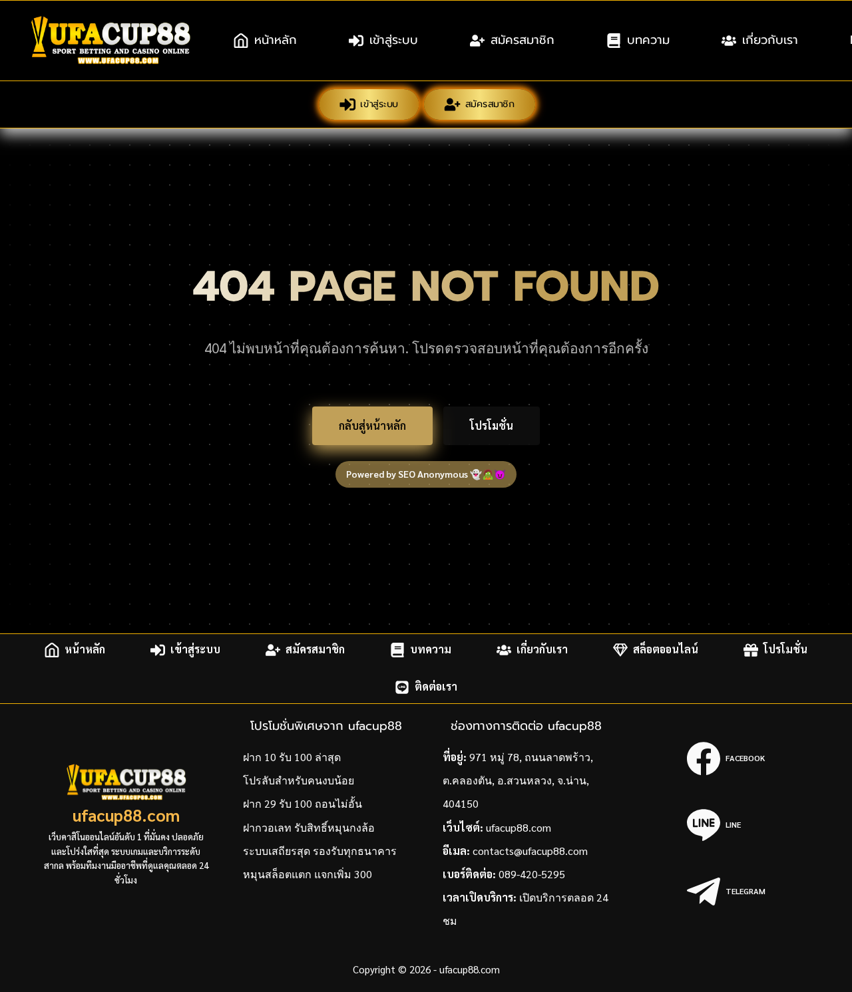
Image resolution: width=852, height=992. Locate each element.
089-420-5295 (532, 874)
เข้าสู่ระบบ (393, 40)
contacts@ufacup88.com (530, 851)
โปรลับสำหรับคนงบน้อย (298, 780)
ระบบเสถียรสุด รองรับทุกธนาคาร (320, 851)
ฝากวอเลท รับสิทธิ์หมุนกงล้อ (309, 827)
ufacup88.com (126, 815)
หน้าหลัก (275, 40)
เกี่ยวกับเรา (770, 40)
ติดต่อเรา (436, 687)
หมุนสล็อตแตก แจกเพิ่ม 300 (307, 874)
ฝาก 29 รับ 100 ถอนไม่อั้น (302, 803)
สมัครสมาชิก (522, 40)
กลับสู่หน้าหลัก (372, 425)
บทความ (648, 40)
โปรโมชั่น (491, 425)
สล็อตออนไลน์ (665, 650)
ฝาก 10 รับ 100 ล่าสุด (292, 757)
